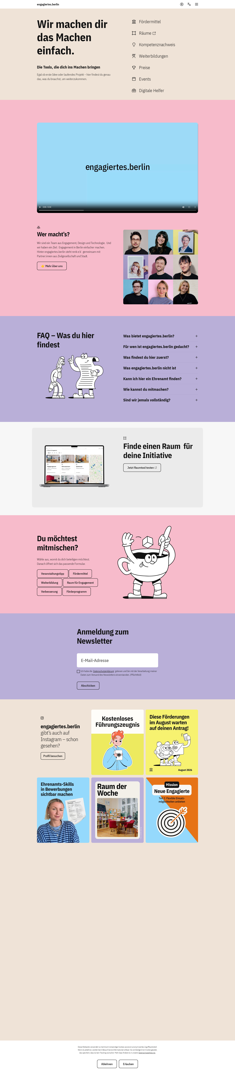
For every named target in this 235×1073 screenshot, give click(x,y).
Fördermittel (80, 574)
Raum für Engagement (80, 583)
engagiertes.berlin (48, 4)
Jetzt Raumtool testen (140, 468)
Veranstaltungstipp (52, 574)
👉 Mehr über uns (52, 266)
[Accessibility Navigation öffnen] (182, 4)
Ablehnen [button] (107, 1064)
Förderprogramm (77, 591)
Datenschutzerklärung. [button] (147, 1053)
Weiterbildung (49, 583)
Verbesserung (49, 591)
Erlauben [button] (128, 1064)
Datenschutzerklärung (103, 671)
